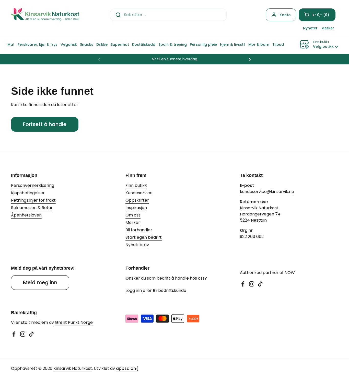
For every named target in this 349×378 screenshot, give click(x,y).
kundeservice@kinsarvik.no (267, 191)
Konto (285, 14)
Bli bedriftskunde (169, 290)
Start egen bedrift (143, 237)
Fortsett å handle (44, 124)
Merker (132, 222)
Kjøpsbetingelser (28, 193)
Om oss (133, 215)
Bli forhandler (138, 230)
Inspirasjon (136, 208)
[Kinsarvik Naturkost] (45, 15)
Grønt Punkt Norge (74, 322)
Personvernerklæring (32, 185)
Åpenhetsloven (26, 215)
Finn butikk (136, 185)
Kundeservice (139, 193)
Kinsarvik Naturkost (72, 368)
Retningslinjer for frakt (33, 200)
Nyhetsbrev (137, 245)
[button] (317, 14)
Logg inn (134, 290)
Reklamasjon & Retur (32, 208)
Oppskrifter (137, 200)
